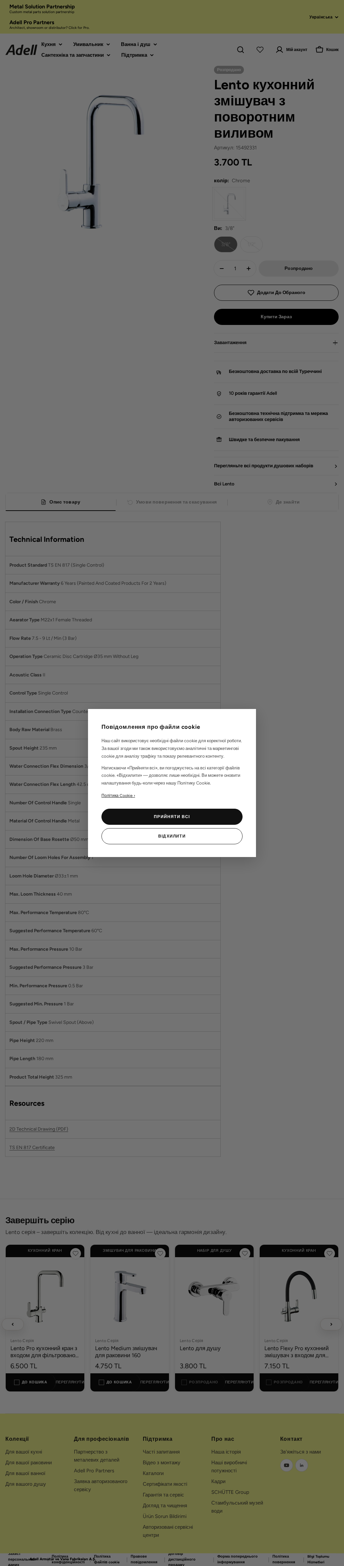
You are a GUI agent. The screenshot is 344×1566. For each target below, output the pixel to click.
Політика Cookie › (118, 795)
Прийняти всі (172, 816)
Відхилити (172, 836)
